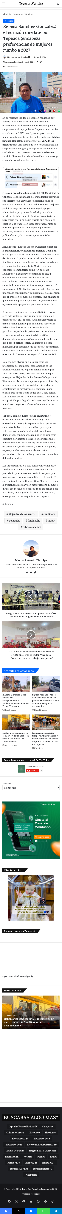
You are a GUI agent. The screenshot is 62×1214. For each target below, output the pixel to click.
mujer (51, 520)
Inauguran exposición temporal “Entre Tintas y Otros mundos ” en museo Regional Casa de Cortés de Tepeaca (45, 739)
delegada (14, 520)
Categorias (18, 14)
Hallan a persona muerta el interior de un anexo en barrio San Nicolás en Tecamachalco (15, 737)
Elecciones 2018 (42, 1138)
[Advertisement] (31, 1068)
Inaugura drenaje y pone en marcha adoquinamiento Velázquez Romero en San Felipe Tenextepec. (15, 700)
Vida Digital (31, 1174)
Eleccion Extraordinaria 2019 (42, 1144)
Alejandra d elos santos (21, 514)
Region (53, 1156)
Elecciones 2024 (14, 1144)
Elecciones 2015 (20, 1138)
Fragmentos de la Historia (42, 1150)
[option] (31, 1012)
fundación (34, 520)
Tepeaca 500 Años (19, 1168)
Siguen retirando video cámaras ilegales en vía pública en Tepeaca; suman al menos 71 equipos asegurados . (45, 700)
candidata (49, 514)
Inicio (8, 14)
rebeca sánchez (32, 527)
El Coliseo (34, 1132)
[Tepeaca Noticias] (31, 3)
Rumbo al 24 (31, 1162)
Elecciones (50, 1132)
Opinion (41, 1156)
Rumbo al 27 (48, 1162)
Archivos (6, 783)
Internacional (12, 1156)
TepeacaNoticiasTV (42, 1168)
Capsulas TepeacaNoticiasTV (23, 1126)
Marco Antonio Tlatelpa (17, 57)
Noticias (29, 14)
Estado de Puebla (15, 1150)
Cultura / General (15, 1132)
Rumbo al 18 (14, 1162)
